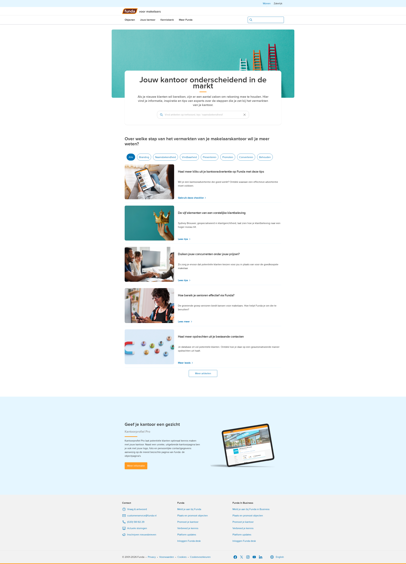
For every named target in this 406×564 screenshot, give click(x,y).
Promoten (227, 157)
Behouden (265, 157)
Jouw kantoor (147, 19)
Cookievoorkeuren (200, 557)
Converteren (246, 157)
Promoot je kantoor (187, 522)
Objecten (130, 19)
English (280, 557)
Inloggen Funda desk (189, 541)
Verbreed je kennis (187, 528)
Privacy (152, 557)
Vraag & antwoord (137, 509)
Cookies (182, 557)
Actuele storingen (137, 528)
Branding (144, 157)
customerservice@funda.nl (142, 515)
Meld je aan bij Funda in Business (250, 509)
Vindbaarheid (189, 157)
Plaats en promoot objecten (192, 515)
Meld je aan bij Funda (189, 509)
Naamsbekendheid (165, 157)
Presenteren (209, 157)
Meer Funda (186, 19)
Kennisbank (167, 19)
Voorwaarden (166, 557)
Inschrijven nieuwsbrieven (141, 534)
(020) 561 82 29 (135, 522)
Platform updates (186, 534)
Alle (131, 157)
